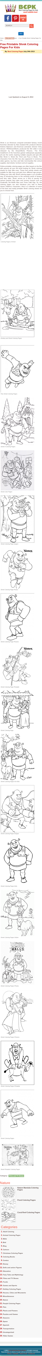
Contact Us (31, 1353)
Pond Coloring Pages (26, 1200)
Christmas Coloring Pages (13, 1253)
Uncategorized (8, 1332)
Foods (5, 1282)
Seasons (6, 1318)
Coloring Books (9, 1257)
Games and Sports (10, 1285)
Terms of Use (23, 1353)
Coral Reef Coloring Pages (28, 1212)
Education (7, 1271)
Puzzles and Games (10, 1314)
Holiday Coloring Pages (12, 1289)
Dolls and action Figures (12, 1267)
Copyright (15, 1353)
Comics (6, 1260)
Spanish (6, 1325)
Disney (5, 1264)
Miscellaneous (8, 1296)
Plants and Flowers (10, 1311)
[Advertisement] (21, 75)
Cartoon (6, 1249)
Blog (4, 1246)
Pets (4, 1307)
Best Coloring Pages (15, 51)
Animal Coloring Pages (11, 1235)
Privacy (9, 1353)
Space (5, 1321)
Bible (5, 1239)
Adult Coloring (8, 1232)
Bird (4, 1242)
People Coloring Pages (11, 1303)
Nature (5, 1300)
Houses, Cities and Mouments (14, 1293)
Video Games (8, 1336)
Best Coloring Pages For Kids (17, 1350)
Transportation (8, 1329)
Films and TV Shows (11, 38)
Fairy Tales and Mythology (13, 1275)
